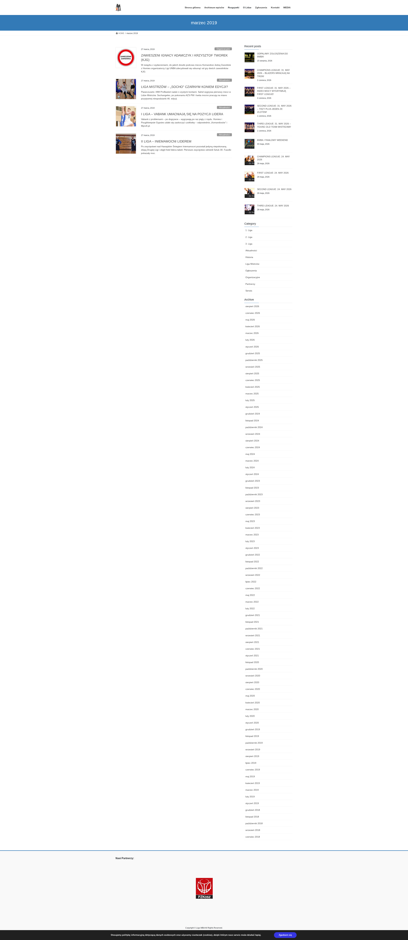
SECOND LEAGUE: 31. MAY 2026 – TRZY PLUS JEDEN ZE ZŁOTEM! (274, 108)
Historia (249, 257)
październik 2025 (254, 360)
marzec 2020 (252, 709)
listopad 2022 (252, 561)
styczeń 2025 (252, 407)
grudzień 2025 (252, 353)
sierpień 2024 (252, 440)
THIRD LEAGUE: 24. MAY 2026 (273, 205)
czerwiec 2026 (252, 313)
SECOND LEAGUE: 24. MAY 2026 (274, 189)
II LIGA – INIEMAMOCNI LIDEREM (166, 141)
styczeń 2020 (252, 722)
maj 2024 (250, 454)
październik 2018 (254, 823)
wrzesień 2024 (252, 434)
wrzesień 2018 (252, 830)
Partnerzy (250, 284)
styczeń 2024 (252, 474)
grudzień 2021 (252, 615)
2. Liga (248, 237)
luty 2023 (250, 541)
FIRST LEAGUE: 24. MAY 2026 (273, 173)
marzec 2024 (252, 460)
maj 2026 (250, 319)
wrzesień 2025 (252, 367)
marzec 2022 (252, 602)
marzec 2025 (252, 393)
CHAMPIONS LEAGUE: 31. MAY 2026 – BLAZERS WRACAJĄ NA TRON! (273, 73)
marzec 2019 (252, 790)
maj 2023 (250, 521)
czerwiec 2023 (252, 514)
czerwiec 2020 (252, 689)
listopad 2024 (252, 420)
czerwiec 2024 (252, 447)
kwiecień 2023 (252, 528)
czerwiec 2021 (252, 649)
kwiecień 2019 (252, 783)
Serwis (248, 290)
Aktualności (224, 80)
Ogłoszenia (251, 270)
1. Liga (248, 230)
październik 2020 (254, 669)
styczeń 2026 (252, 346)
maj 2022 (250, 595)
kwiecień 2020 (252, 702)
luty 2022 (250, 608)
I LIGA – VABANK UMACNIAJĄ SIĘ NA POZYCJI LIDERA (182, 114)
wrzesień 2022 (252, 575)
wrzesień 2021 (252, 635)
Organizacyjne (223, 49)
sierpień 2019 (252, 756)
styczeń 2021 (252, 655)
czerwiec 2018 (252, 837)
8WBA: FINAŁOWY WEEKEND (272, 140)
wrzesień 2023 (252, 501)
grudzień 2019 (252, 729)
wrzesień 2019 (252, 749)
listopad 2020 (252, 662)
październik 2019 (254, 743)
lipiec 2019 (250, 763)
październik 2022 (254, 568)
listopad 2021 (252, 622)
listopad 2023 (252, 487)
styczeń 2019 (252, 803)
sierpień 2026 (252, 306)
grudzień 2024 (252, 413)
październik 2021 (254, 628)
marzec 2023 (252, 534)
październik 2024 (254, 427)
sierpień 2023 (252, 508)
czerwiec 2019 (252, 769)
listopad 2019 (252, 736)
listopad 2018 (252, 816)
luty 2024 (250, 467)
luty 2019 (250, 796)
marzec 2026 (252, 333)
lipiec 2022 (250, 581)
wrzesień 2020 (252, 675)
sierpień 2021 (252, 642)
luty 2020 (250, 716)
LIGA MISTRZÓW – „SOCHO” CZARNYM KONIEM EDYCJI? (184, 87)
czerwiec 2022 (252, 588)
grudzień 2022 (252, 554)
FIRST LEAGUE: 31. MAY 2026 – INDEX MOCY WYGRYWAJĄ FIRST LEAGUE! (274, 91)
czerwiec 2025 (252, 380)
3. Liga (248, 243)
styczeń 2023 (252, 548)
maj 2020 (250, 695)
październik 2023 (254, 494)
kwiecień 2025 (252, 387)
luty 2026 (250, 340)
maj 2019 (250, 776)
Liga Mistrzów (252, 264)
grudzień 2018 (252, 810)
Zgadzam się (285, 934)
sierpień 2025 (252, 373)
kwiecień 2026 (252, 326)
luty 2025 (250, 400)
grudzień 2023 (252, 481)
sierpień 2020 (252, 682)
